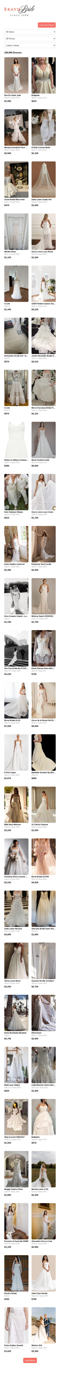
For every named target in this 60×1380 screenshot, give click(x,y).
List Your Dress (46, 25)
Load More (30, 1360)
